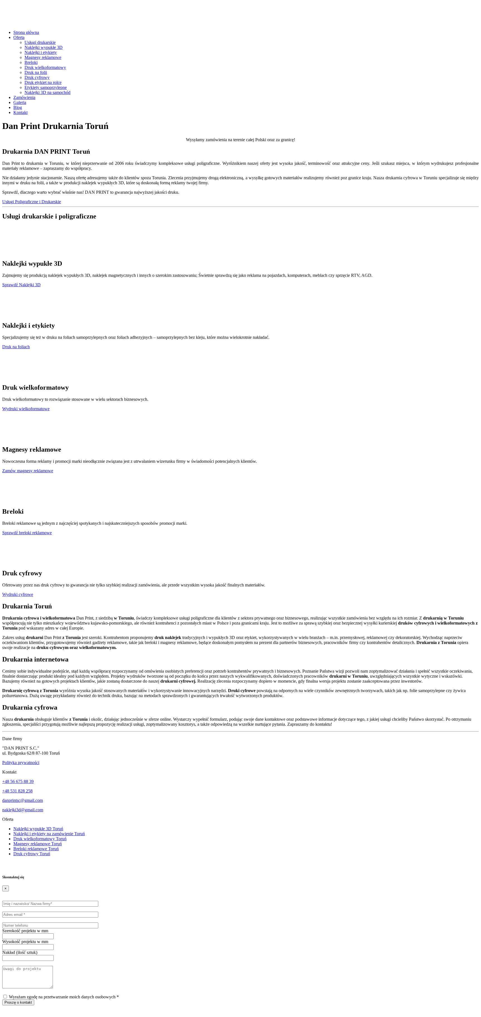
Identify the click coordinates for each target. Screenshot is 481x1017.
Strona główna (26, 32)
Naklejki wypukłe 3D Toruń (38, 828)
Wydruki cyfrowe (17, 594)
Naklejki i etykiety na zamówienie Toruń (49, 833)
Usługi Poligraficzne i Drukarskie (31, 201)
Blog (17, 107)
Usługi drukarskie (40, 42)
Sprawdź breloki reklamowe (27, 532)
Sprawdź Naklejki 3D (21, 284)
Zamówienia (24, 97)
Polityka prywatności (20, 762)
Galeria (19, 102)
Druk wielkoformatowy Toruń (40, 838)
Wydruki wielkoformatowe (26, 408)
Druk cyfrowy (37, 77)
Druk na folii (35, 72)
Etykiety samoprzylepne (45, 87)
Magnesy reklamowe (42, 57)
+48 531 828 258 (17, 791)
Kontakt (20, 112)
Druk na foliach (16, 346)
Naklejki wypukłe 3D (43, 47)
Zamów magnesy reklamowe (27, 470)
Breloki (31, 62)
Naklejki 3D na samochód (47, 92)
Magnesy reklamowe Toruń (37, 843)
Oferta (18, 37)
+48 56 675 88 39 (18, 781)
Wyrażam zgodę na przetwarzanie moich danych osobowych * (63, 996)
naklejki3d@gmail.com (22, 809)
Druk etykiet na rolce (43, 82)
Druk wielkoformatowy (45, 67)
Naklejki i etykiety (40, 52)
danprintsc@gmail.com (22, 800)
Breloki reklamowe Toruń (36, 848)
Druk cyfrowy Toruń (31, 853)
